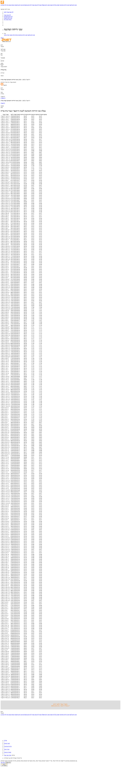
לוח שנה (41, 5)
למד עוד (3, 762)
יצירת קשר (6, 35)
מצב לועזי (3, 49)
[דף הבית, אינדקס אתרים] (5, 7)
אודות (5, 740)
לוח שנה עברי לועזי (8, 12)
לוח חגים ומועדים (27, 5)
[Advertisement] (50, 726)
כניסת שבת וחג (10, 5)
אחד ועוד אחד (7, 755)
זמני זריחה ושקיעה (64, 5)
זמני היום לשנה (73, 5)
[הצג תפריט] (2, 2)
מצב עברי (3, 50)
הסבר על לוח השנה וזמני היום (52, 5)
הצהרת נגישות (7, 752)
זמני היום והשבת (19, 5)
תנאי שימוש (7, 743)
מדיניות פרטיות (8, 746)
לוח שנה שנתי (35, 5)
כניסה (2, 37)
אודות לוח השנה (14, 35)
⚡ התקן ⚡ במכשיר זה (4, 765)
